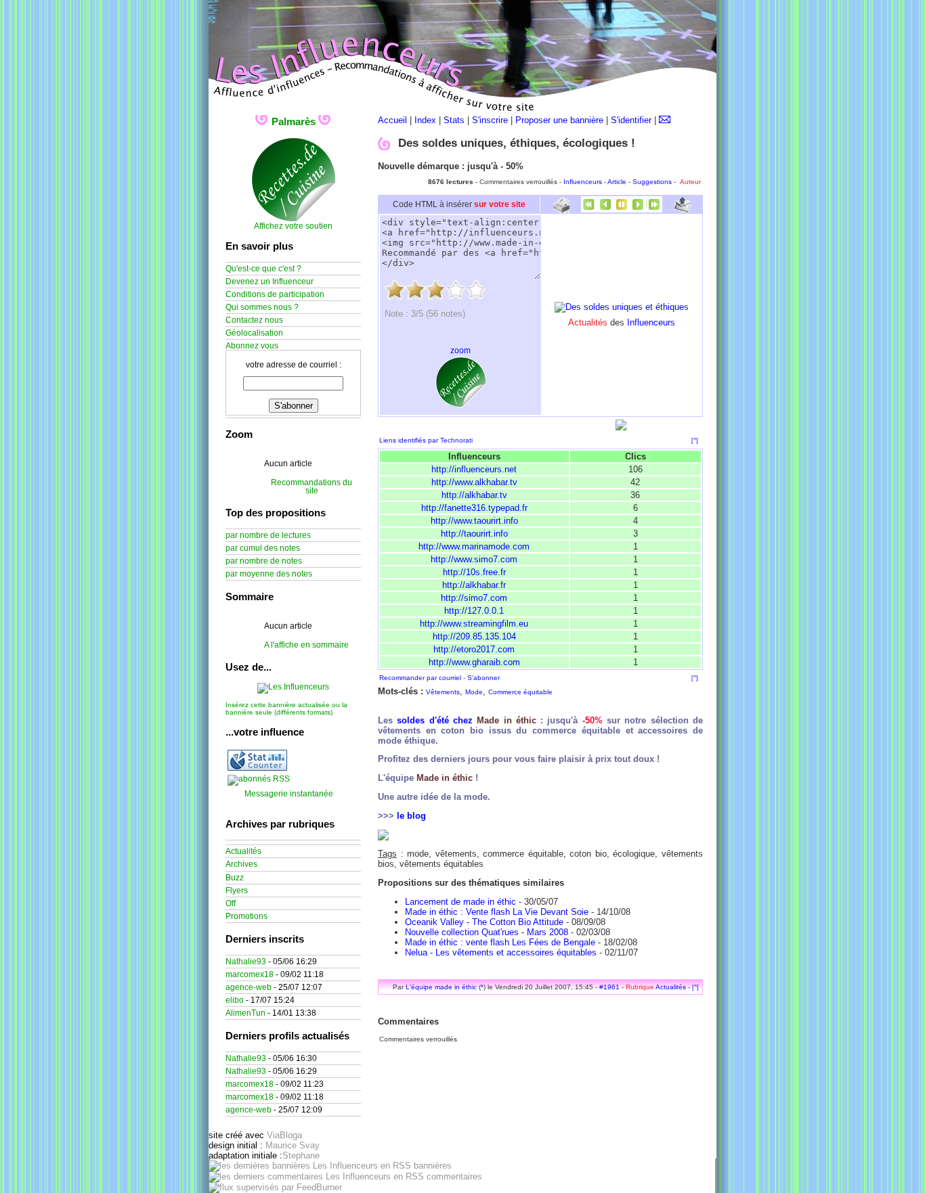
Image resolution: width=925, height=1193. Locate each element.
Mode (474, 692)
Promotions (246, 916)
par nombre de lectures (268, 535)
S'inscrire (490, 120)
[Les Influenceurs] (293, 687)
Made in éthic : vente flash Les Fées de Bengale (500, 942)
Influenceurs (582, 181)
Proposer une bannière (559, 120)
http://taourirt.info (474, 533)
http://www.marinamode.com (474, 546)
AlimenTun (245, 1013)
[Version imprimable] (561, 208)
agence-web (248, 987)
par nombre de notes (263, 561)
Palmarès (294, 121)
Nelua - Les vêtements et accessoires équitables (501, 952)
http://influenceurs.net (474, 469)
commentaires (453, 1176)
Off (230, 903)
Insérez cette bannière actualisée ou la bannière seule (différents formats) (286, 708)
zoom (460, 350)
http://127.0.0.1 (474, 611)
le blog (411, 816)
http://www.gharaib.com (474, 662)
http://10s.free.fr (474, 572)
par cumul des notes (262, 548)
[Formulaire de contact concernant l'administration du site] (664, 120)
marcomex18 (249, 974)
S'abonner (483, 677)
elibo (234, 1000)
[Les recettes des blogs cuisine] (460, 405)
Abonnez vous (251, 346)
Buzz (234, 878)
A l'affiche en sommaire (306, 645)
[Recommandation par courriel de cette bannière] (682, 209)
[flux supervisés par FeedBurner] (275, 1187)
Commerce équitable (520, 692)
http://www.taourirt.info (474, 521)
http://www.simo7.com (474, 559)
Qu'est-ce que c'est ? (263, 269)
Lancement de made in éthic (460, 902)
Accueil (392, 120)
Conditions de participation (274, 294)
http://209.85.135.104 (474, 636)
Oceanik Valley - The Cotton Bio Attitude (484, 922)
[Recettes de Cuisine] (293, 219)
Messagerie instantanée (288, 794)
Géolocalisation (254, 333)
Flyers (236, 890)
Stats (454, 120)
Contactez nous (254, 320)
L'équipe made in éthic (441, 987)
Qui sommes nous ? (262, 307)
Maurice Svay (292, 1145)
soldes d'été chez (466, 720)
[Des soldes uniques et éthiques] (622, 307)
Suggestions (652, 181)
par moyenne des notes (268, 574)
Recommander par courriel (420, 677)
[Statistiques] (257, 768)
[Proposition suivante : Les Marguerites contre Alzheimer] (638, 209)
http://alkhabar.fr (474, 585)
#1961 (609, 987)
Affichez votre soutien (293, 226)
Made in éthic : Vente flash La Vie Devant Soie (496, 912)
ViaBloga (284, 1135)
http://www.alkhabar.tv (474, 482)
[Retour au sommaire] (622, 209)
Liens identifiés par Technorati (426, 440)
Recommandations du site (311, 486)
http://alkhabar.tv (474, 495)
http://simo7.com (474, 598)
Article (616, 181)
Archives (241, 864)
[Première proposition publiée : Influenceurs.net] (589, 209)
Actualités (670, 987)
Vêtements (443, 692)
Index (425, 120)
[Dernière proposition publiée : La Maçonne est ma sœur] (654, 209)
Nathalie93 (245, 962)
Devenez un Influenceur (269, 281)
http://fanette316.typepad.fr (474, 508)
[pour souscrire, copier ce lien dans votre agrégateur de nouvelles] (259, 779)
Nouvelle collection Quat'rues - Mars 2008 (486, 932)
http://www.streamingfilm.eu (474, 623)
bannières (431, 1166)
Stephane (301, 1155)
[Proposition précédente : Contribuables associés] (605, 209)
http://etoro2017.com (474, 649)
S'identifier (631, 120)
